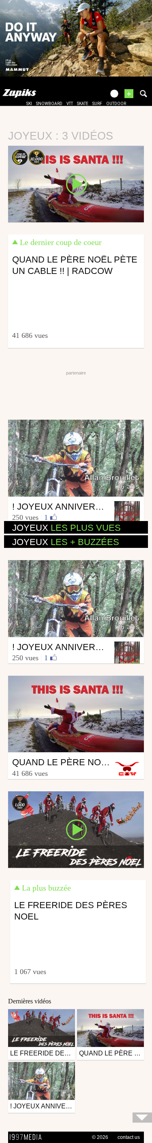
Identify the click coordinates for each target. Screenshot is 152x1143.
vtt (69, 103)
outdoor (116, 103)
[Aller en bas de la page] (142, 1117)
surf (97, 103)
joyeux (66, 528)
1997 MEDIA (28, 1137)
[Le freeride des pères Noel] (76, 829)
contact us (129, 1137)
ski (29, 103)
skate (82, 103)
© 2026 (100, 1137)
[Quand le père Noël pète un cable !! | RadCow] (76, 183)
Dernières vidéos (29, 1001)
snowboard (49, 103)
